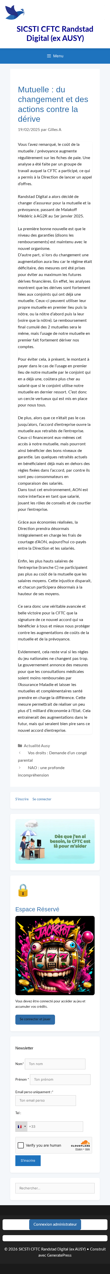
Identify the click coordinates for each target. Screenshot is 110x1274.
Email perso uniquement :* (34, 1092)
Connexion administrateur (55, 1224)
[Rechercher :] (55, 1188)
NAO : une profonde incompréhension (41, 771)
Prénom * (22, 1079)
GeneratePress (59, 1255)
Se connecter (41, 799)
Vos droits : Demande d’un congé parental (52, 756)
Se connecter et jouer (35, 1019)
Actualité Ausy (37, 746)
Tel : (18, 1113)
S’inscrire (22, 799)
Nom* (19, 1064)
